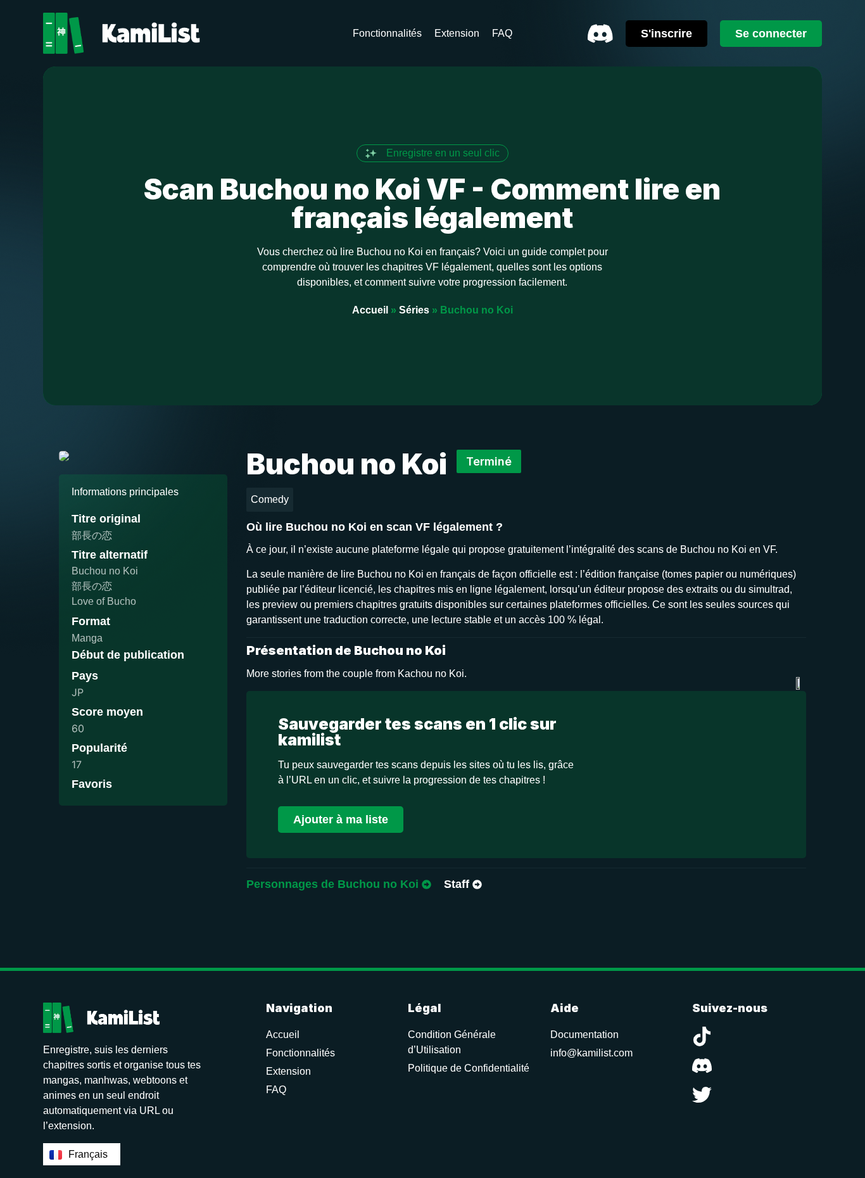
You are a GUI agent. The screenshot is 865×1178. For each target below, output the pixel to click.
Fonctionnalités (300, 1053)
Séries (414, 310)
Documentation (584, 1034)
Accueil (370, 310)
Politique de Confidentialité (468, 1068)
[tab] (338, 885)
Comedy (270, 499)
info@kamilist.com (591, 1053)
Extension (288, 1071)
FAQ (276, 1089)
